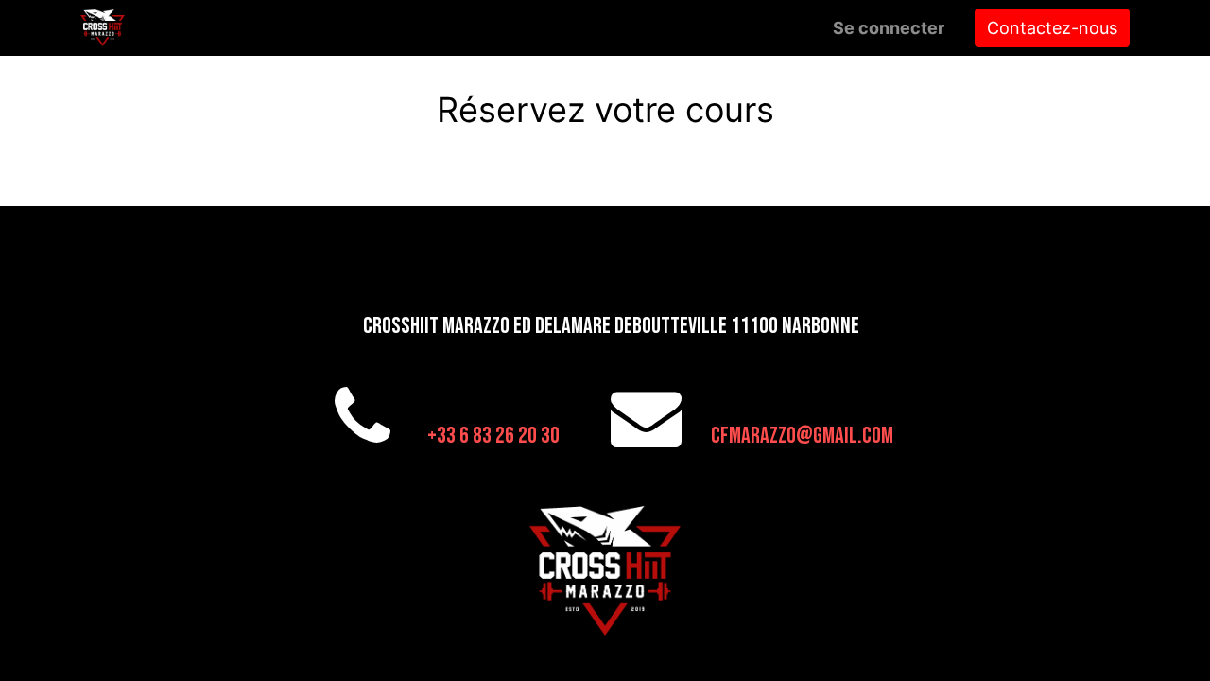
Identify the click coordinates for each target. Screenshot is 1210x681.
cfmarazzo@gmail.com (802, 435)
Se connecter (888, 28)
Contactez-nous (1052, 28)
